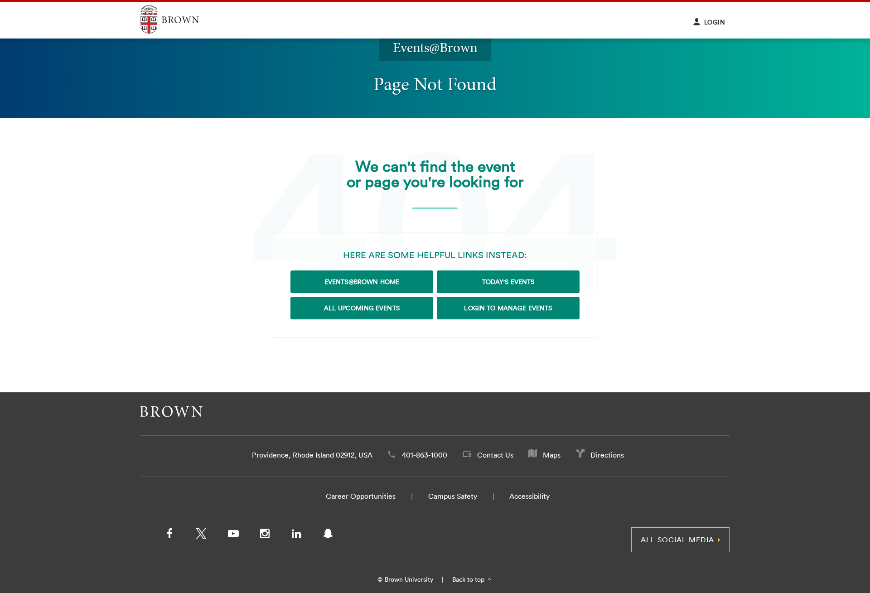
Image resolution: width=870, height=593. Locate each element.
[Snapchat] (328, 535)
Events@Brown (435, 47)
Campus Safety (452, 496)
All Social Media (677, 539)
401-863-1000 (424, 454)
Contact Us (495, 454)
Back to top (469, 579)
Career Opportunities (361, 496)
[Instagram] (264, 535)
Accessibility (529, 496)
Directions (607, 454)
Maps (552, 454)
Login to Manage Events (508, 308)
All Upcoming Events (362, 308)
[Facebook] (169, 535)
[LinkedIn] (296, 535)
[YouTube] (232, 535)
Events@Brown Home (361, 282)
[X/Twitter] (201, 535)
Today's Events (508, 282)
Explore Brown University (180, 19)
